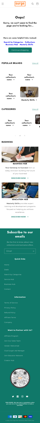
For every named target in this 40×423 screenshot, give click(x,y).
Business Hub (12, 44)
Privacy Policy (10, 308)
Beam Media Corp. (29, 420)
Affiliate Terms (10, 317)
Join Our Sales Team (12, 341)
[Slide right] (24, 135)
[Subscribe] (33, 251)
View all (35, 63)
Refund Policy (9, 313)
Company (8, 322)
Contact (7, 289)
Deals (6, 270)
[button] (2, 3)
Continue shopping (20, 50)
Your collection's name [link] (11, 77)
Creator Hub (9, 360)
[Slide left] (15, 135)
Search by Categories (14, 42)
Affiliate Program (11, 336)
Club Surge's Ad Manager (14, 351)
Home (6, 265)
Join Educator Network (13, 356)
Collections (30, 42)
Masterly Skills (27, 44)
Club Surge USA (14, 420)
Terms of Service (11, 303)
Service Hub (9, 279)
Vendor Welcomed (11, 346)
